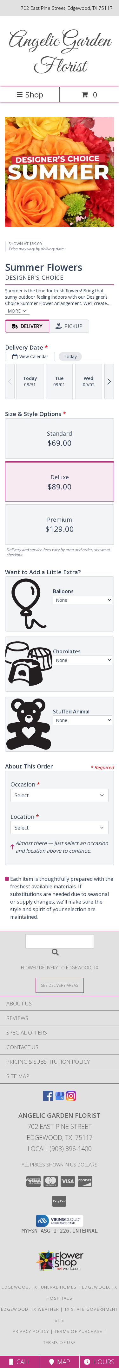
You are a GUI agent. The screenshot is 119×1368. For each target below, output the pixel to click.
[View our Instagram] (71, 1099)
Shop (34, 94)
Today (70, 356)
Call (21, 1362)
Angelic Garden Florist (59, 54)
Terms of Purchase (78, 1331)
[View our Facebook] (48, 1099)
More (14, 311)
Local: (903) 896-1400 (60, 1148)
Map (62, 1362)
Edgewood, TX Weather (30, 1309)
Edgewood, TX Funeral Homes (39, 1287)
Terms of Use (59, 1342)
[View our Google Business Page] (60, 1099)
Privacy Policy (31, 1331)
